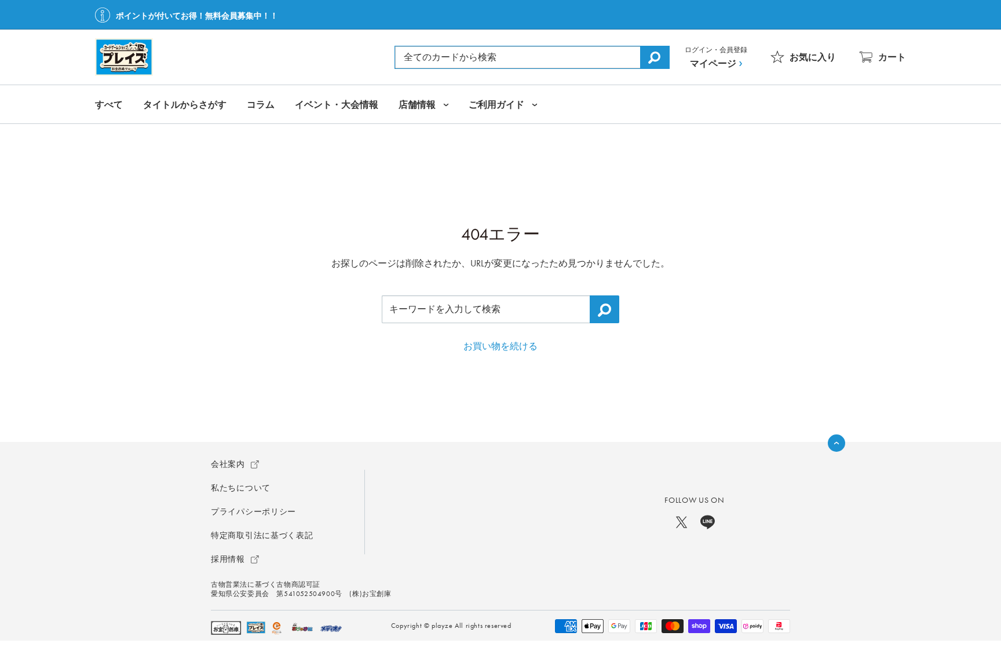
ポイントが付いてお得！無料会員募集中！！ (197, 15)
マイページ (713, 63)
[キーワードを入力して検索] (604, 309)
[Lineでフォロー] (707, 521)
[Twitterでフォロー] (681, 521)
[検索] (654, 57)
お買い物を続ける (500, 346)
